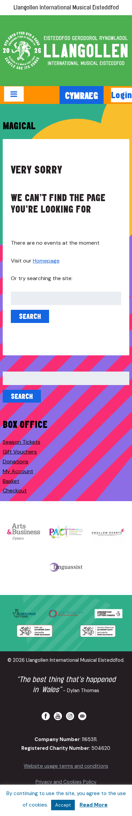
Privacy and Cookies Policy (66, 782)
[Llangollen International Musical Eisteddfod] (66, 51)
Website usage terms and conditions (66, 766)
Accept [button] (63, 805)
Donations (15, 461)
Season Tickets (21, 441)
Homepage (46, 260)
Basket (11, 481)
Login (121, 95)
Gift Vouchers (20, 451)
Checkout (15, 490)
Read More (94, 804)
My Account (18, 471)
